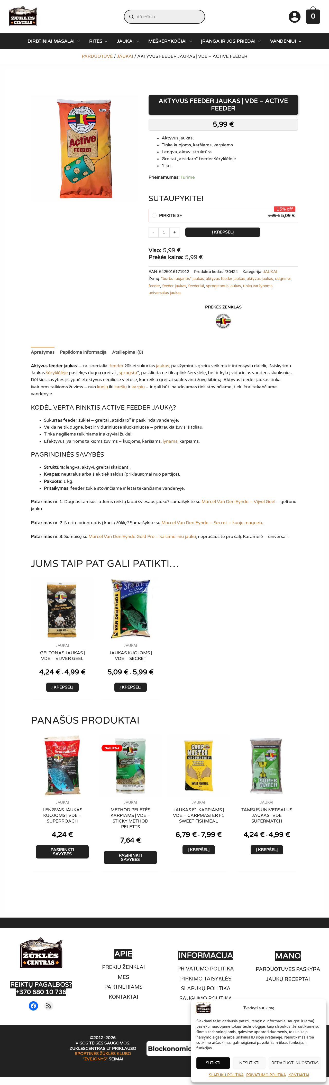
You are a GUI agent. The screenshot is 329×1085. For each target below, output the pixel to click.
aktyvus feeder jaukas (225, 278)
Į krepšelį (223, 232)
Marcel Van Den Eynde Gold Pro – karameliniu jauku (141, 536)
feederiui (196, 286)
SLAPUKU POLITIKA (226, 1075)
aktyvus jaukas (260, 278)
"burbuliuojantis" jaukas (182, 278)
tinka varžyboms (257, 286)
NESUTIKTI (249, 1063)
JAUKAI (125, 56)
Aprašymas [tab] (42, 352)
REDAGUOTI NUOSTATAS (294, 1063)
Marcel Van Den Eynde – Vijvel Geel (238, 501)
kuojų (102, 387)
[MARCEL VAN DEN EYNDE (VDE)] (223, 321)
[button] (77, 41)
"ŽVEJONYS (94, 1059)
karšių (120, 387)
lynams (170, 441)
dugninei (283, 278)
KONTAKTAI (298, 1075)
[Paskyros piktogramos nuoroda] (294, 16)
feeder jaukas (174, 286)
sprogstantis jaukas (223, 286)
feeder (154, 286)
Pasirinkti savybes (62, 851)
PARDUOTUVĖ (97, 56)
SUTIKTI (213, 1063)
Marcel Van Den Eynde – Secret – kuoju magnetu (212, 522)
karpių (138, 387)
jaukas (162, 366)
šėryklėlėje (57, 372)
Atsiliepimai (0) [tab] (127, 352)
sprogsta (128, 372)
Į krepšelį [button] (62, 687)
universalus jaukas (165, 292)
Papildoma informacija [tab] (83, 352)
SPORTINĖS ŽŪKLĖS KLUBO (103, 1053)
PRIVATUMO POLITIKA (266, 1075)
